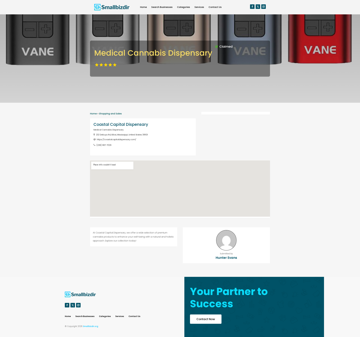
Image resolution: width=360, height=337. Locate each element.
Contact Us (215, 7)
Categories (183, 7)
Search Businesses (162, 7)
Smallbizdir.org (90, 326)
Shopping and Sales (110, 113)
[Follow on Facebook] (252, 6)
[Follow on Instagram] (263, 6)
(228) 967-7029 (103, 145)
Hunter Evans (226, 258)
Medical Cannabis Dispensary (109, 129)
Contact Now (205, 319)
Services (199, 7)
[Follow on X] (258, 6)
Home (143, 7)
